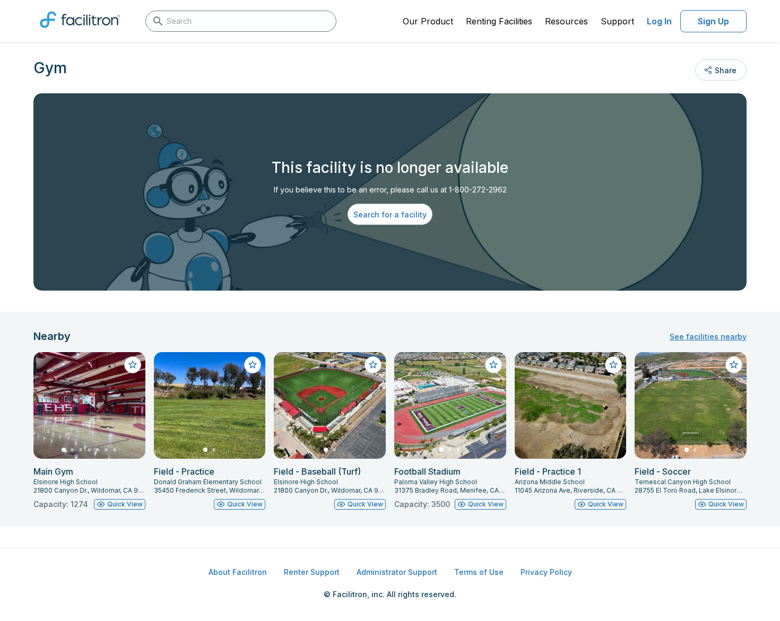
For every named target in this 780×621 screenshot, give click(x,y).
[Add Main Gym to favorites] (132, 364)
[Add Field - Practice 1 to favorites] (613, 364)
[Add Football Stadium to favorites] (493, 364)
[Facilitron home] (79, 31)
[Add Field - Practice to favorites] (252, 364)
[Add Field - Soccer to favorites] (733, 364)
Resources (566, 21)
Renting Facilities (499, 21)
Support (617, 21)
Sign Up (713, 21)
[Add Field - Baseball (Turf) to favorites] (373, 364)
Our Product (428, 21)
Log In (659, 21)
